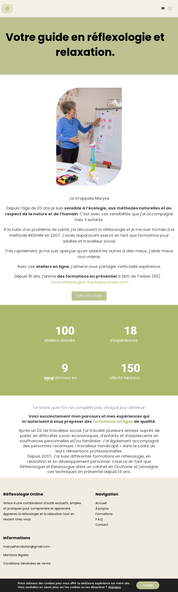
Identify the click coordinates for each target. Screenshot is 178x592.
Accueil (101, 503)
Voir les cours (89, 296)
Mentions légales (16, 555)
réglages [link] (114, 587)
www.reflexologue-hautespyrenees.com (90, 282)
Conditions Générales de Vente (27, 563)
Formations (104, 514)
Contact (102, 525)
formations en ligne (113, 421)
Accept (148, 585)
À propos (102, 508)
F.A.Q (99, 519)
